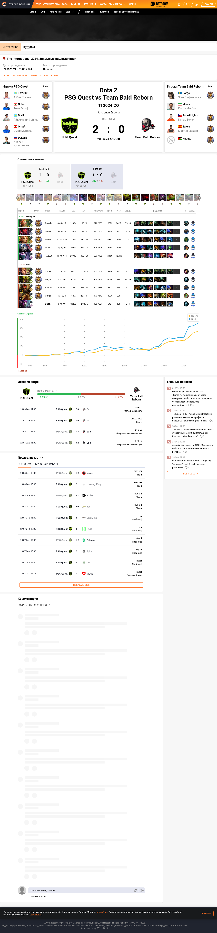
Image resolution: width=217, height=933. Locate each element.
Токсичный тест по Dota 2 (126, 11)
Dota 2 (33, 11)
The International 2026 (51, 4)
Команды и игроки (112, 4)
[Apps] (179, 4)
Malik (47, 247)
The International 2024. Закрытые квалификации (41, 58)
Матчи (75, 4)
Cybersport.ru (87, 928)
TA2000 (48, 256)
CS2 (43, 11)
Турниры (90, 4)
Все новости (190, 474)
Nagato (48, 279)
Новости (36, 75)
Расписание (20, 75)
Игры (132, 4)
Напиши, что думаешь (43, 890)
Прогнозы (90, 11)
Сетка (6, 75)
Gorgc (48, 295)
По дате (22, 605)
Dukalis (48, 223)
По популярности (39, 605)
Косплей (104, 11)
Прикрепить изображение (135, 890)
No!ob (48, 239)
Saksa (48, 271)
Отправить (142, 890)
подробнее (102, 912)
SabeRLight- (51, 287)
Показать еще (81, 585)
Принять (206, 913)
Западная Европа (108, 112)
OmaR (48, 231)
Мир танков (56, 11)
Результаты (51, 75)
